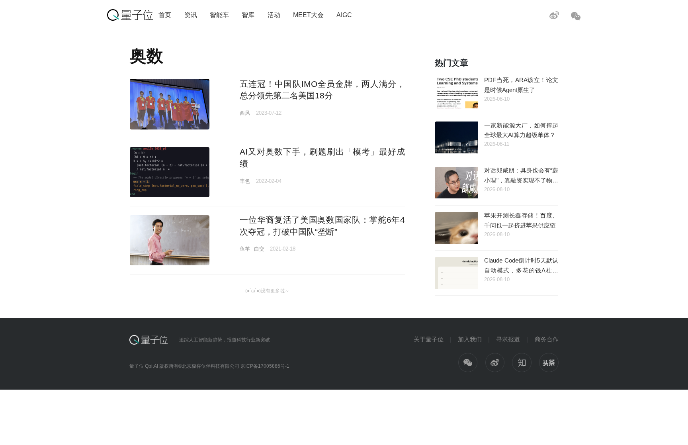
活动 (274, 14)
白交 (259, 249)
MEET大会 (308, 14)
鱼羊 (245, 249)
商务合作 (547, 339)
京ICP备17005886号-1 (264, 366)
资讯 (190, 14)
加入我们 (470, 339)
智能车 (219, 14)
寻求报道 (508, 339)
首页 (164, 14)
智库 (248, 14)
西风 (245, 113)
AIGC (344, 14)
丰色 (245, 181)
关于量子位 (429, 339)
